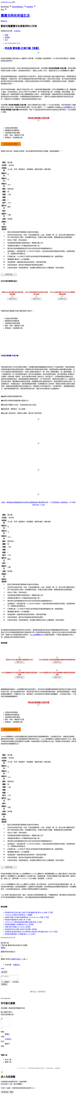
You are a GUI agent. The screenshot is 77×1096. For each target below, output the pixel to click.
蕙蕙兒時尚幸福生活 (15, 15)
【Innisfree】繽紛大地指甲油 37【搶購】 (19, 915)
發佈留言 (4, 984)
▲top (2, 968)
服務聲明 (57, 1068)
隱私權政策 (50, 1068)
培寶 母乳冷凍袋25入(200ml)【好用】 (18, 927)
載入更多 (4, 972)
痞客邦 (13, 959)
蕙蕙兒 (3, 948)
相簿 (6, 35)
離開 (11, 1092)
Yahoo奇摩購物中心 (67, 107)
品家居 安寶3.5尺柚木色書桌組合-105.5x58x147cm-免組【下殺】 (27, 917)
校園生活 (16, 965)
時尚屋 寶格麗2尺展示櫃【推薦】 (22, 48)
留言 (18, 959)
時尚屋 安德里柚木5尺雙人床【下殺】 (18, 920)
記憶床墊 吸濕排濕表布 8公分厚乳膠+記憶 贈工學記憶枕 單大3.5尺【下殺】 (31, 932)
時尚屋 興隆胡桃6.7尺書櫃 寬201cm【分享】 (20, 934)
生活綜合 (17, 31)
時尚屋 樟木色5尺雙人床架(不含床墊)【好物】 (21, 929)
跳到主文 (4, 21)
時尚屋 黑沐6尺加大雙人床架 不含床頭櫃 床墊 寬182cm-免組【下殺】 (29, 912)
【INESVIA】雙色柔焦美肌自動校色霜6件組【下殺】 (24, 922)
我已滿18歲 (5, 1092)
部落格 (7, 37)
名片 (6, 40)
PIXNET (23, 1068)
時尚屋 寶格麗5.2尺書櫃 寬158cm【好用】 (19, 924)
